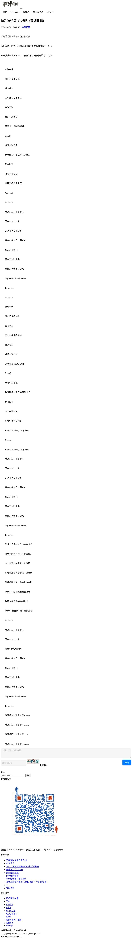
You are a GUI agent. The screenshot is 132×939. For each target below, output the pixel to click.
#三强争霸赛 (12, 914)
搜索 (28, 775)
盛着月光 (10, 863)
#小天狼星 (10, 911)
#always (9, 925)
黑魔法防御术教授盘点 (16, 860)
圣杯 (8, 901)
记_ (7, 885)
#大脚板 (9, 904)
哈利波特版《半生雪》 (16, 879)
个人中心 (15, 12)
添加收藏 (26, 27)
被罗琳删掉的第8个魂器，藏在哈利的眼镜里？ (27, 882)
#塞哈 (8, 917)
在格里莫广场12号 (14, 870)
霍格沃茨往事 (12, 898)
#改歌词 (9, 923)
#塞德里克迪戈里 (14, 920)
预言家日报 (38, 12)
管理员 (26, 12)
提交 (127, 762)
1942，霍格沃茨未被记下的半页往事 (22, 866)
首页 (5, 12)
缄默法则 (10, 888)
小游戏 (50, 12)
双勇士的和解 (12, 873)
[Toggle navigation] (21, 8)
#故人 (8, 908)
